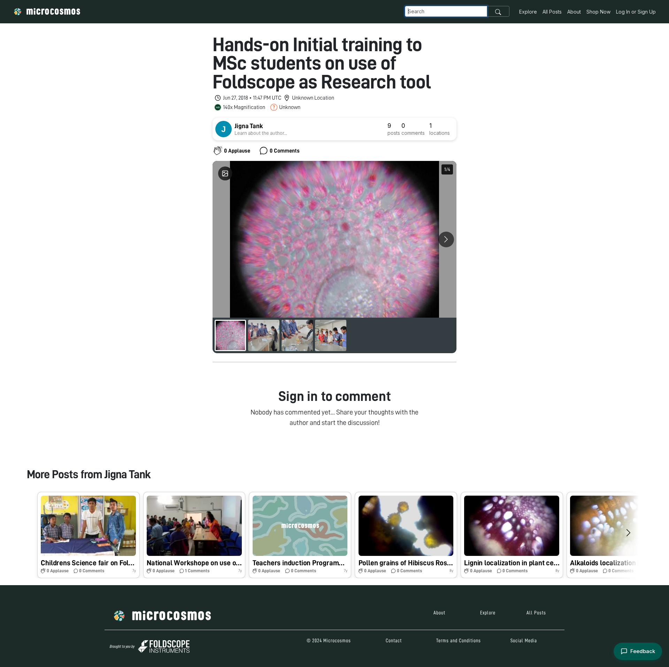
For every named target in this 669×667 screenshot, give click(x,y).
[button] (88, 535)
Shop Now (598, 12)
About (574, 12)
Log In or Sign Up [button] (636, 12)
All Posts (552, 12)
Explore (528, 12)
